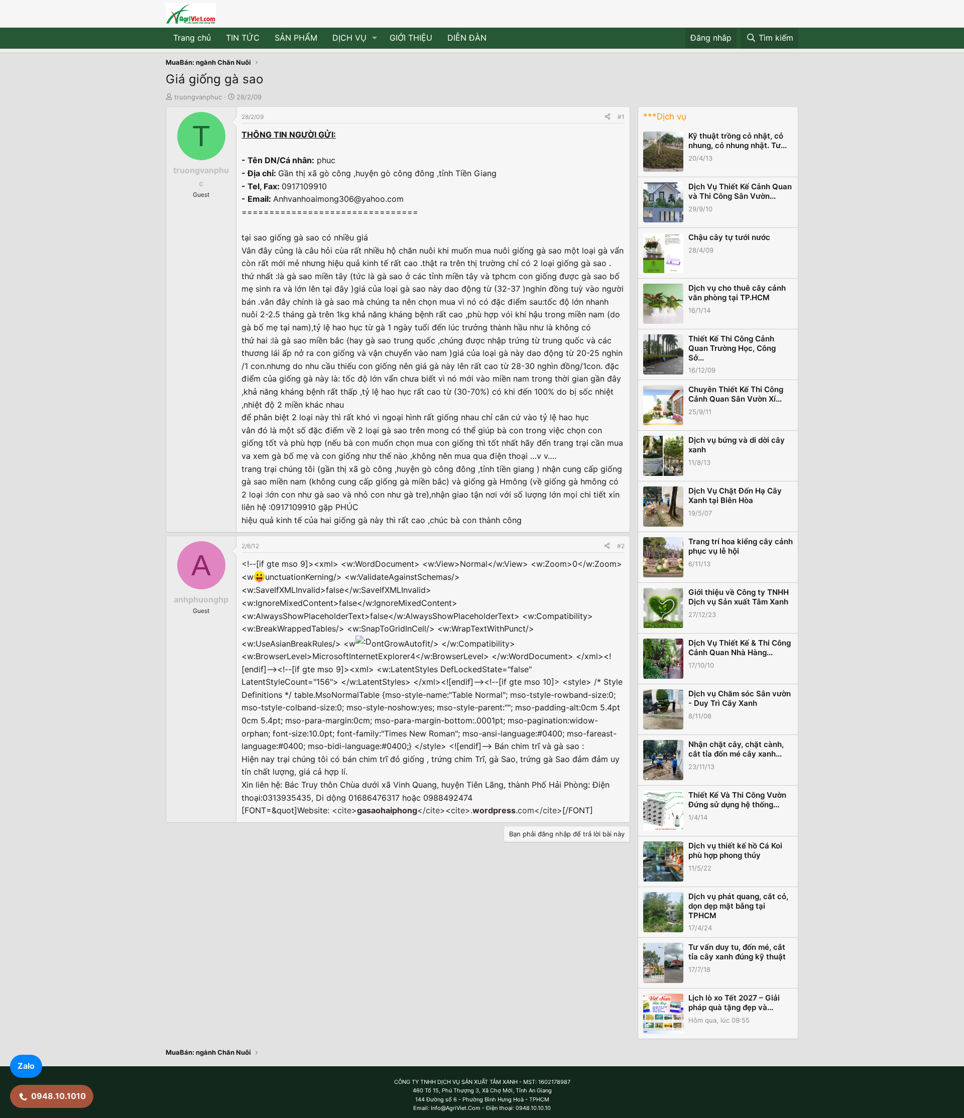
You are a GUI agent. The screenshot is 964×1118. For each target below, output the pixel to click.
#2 (621, 546)
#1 (621, 116)
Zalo (26, 1066)
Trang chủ (192, 38)
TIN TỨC (243, 38)
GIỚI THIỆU (411, 38)
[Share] (607, 116)
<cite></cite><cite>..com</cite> (447, 810)
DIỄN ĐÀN (467, 38)
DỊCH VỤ (349, 38)
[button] (375, 38)
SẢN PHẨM (296, 38)
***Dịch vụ (664, 116)
